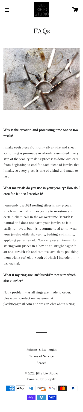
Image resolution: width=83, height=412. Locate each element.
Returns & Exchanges (42, 349)
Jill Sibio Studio (47, 373)
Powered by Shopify (41, 379)
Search (42, 363)
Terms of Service (41, 356)
